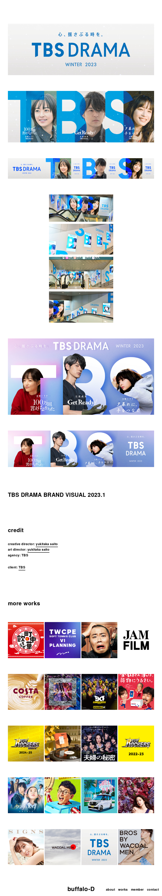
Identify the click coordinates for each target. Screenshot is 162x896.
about (110, 889)
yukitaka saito (47, 544)
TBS (22, 567)
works (123, 889)
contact (153, 889)
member (137, 889)
